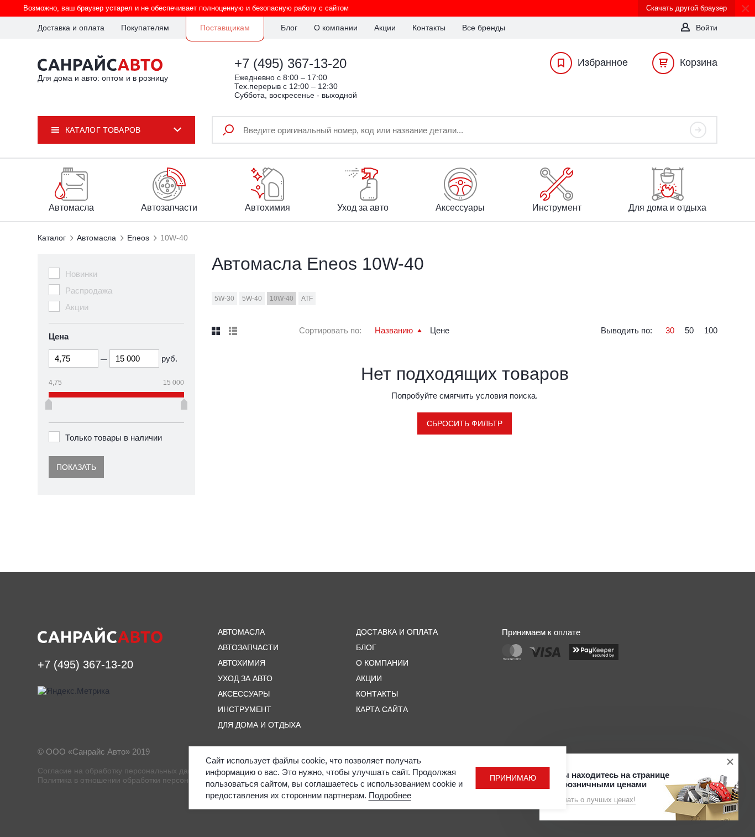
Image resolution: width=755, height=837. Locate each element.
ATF (307, 298)
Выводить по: (626, 330)
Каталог (52, 237)
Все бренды (483, 27)
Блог (289, 27)
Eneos (138, 237)
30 (669, 330)
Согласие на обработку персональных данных (122, 770)
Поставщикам (225, 27)
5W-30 (224, 298)
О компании (336, 27)
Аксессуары (244, 693)
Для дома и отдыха (259, 724)
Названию (395, 330)
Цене (439, 330)
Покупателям (145, 27)
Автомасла (96, 237)
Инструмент (244, 709)
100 (710, 330)
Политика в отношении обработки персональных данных (141, 780)
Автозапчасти (248, 647)
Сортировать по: (330, 330)
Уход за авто (245, 678)
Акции (385, 27)
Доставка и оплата (71, 27)
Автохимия (241, 662)
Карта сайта (382, 709)
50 (689, 330)
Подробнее (390, 795)
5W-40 (252, 298)
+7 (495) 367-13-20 (290, 63)
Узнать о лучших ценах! (596, 800)
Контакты (428, 27)
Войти (706, 27)
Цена (59, 336)
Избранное (603, 62)
